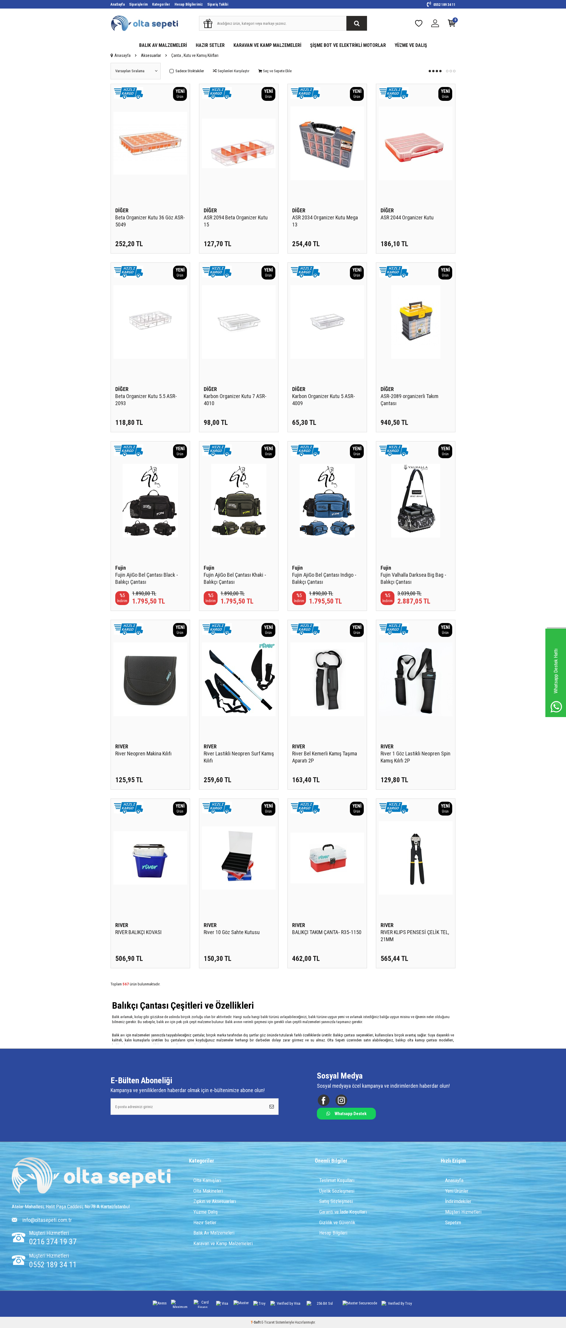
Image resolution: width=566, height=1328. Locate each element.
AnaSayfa (118, 4)
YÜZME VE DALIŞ (411, 45)
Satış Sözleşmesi (336, 1201)
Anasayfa (122, 55)
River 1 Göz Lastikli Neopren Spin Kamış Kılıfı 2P (415, 757)
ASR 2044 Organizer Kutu (407, 217)
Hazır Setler (204, 1222)
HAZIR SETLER (210, 45)
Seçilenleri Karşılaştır (233, 71)
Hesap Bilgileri (333, 1233)
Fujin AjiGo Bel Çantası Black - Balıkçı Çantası (146, 578)
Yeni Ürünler (456, 1191)
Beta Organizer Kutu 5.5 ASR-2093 (146, 399)
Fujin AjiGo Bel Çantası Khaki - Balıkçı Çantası (235, 578)
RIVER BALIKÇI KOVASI (138, 932)
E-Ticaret (267, 1322)
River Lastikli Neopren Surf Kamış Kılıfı (239, 757)
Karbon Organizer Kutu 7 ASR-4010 (235, 399)
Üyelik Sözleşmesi (336, 1191)
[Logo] (91, 1176)
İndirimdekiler (458, 1201)
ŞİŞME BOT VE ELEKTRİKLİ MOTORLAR (348, 45)
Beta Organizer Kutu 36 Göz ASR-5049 (150, 221)
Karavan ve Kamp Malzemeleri (223, 1243)
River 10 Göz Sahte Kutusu (232, 932)
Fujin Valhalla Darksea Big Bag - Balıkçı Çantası (413, 578)
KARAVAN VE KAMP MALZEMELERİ (267, 45)
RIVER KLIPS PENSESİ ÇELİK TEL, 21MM (415, 935)
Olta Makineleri (208, 1191)
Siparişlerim (138, 4)
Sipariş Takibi (217, 4)
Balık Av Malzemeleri (213, 1233)
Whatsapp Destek (350, 1113)
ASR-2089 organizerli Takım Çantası (409, 399)
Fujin (120, 568)
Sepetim (453, 1222)
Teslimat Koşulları (336, 1180)
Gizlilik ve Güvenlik (337, 1222)
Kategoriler (161, 4)
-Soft (256, 1322)
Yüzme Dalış (205, 1212)
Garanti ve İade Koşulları (343, 1212)
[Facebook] (323, 1100)
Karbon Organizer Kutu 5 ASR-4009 (323, 399)
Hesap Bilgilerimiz (189, 4)
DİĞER (122, 210)
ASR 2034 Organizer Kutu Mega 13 (325, 221)
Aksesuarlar (151, 55)
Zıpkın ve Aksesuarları (214, 1201)
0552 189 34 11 (443, 5)
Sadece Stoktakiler (189, 71)
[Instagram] (341, 1100)
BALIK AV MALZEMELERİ (163, 45)
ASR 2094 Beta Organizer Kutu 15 (236, 221)
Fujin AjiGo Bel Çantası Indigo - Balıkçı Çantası (324, 578)
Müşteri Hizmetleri (463, 1212)
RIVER (121, 746)
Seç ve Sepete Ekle (277, 71)
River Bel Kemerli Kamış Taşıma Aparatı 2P (324, 757)
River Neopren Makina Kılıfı (143, 753)
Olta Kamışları (207, 1180)
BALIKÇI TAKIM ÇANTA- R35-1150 (326, 932)
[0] (451, 24)
